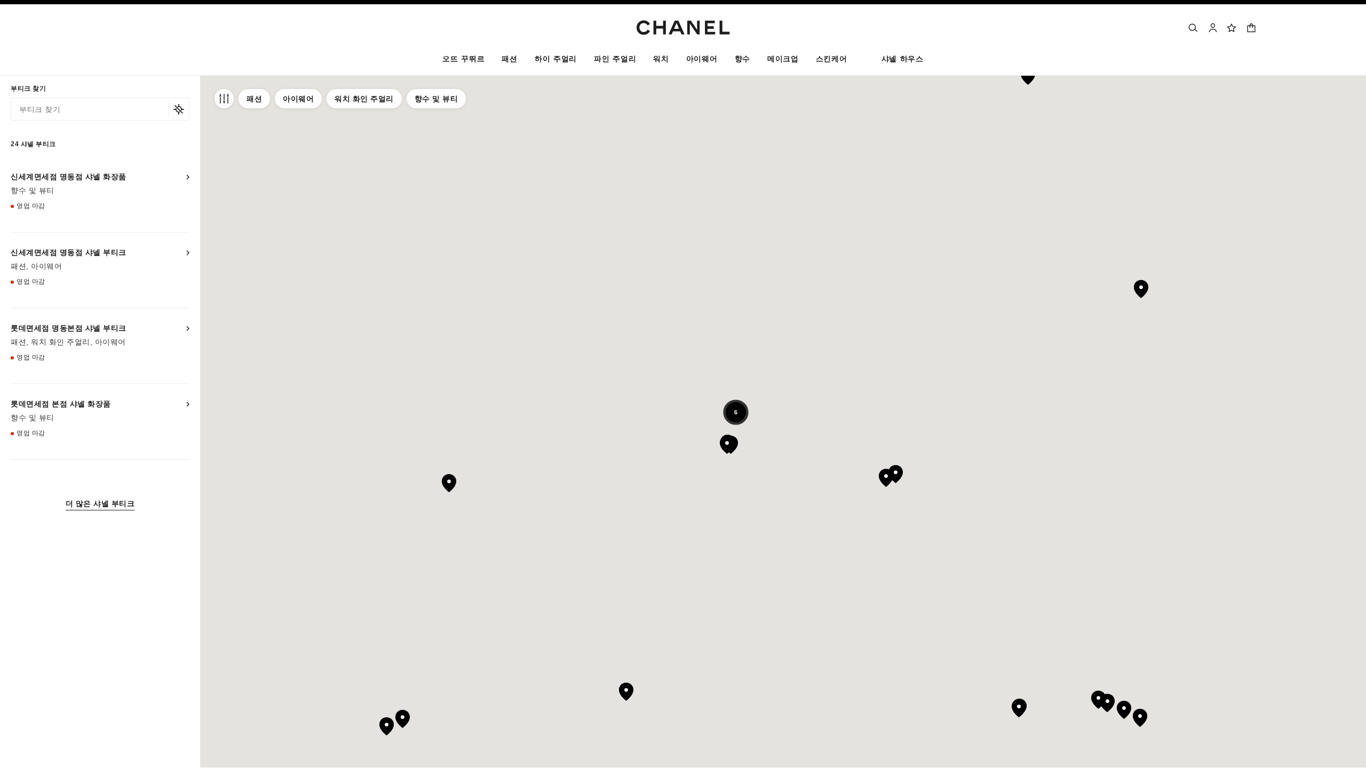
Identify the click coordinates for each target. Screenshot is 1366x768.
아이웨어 (298, 98)
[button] (509, 61)
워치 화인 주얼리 (364, 98)
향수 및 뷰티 (436, 98)
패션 (254, 98)
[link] (1232, 27)
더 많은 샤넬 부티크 (100, 503)
